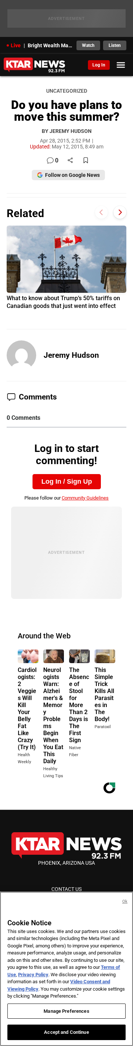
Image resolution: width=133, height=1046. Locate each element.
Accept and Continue (66, 1032)
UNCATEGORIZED (66, 91)
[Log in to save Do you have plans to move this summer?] (85, 161)
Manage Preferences (66, 1011)
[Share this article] (70, 161)
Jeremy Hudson (71, 355)
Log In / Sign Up (66, 481)
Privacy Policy (33, 974)
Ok (124, 901)
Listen (115, 45)
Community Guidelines (85, 498)
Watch (88, 45)
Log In (98, 65)
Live (16, 45)
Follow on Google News (72, 175)
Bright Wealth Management (50, 45)
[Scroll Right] (119, 212)
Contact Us (66, 889)
